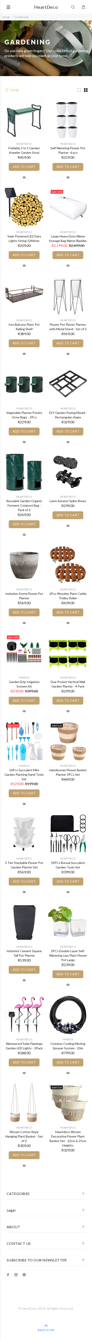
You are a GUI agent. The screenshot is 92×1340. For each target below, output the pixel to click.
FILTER (14, 90)
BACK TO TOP (46, 1330)
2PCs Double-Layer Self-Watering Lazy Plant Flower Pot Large (68, 955)
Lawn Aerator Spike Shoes (68, 501)
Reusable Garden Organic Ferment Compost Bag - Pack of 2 (24, 505)
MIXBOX (24, 677)
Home (6, 17)
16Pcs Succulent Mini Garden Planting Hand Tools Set (24, 774)
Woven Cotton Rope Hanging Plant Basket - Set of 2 (24, 1136)
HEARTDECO (24, 143)
